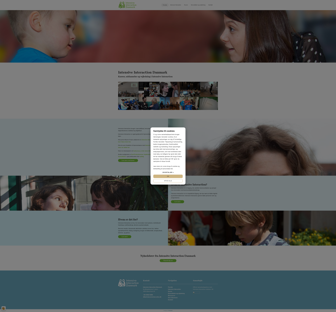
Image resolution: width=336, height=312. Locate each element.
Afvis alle (168, 181)
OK (168, 176)
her (172, 169)
